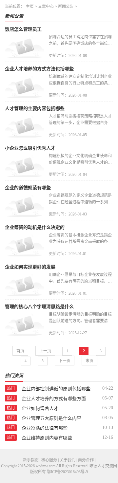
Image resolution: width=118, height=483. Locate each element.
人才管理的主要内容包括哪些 (35, 108)
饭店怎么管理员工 (23, 29)
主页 (30, 6)
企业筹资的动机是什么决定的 (35, 227)
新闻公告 (66, 6)
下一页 (64, 361)
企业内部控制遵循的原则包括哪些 (56, 388)
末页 (89, 361)
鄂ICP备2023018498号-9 (67, 472)
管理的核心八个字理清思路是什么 (39, 306)
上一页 (45, 351)
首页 (20, 351)
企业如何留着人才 (40, 408)
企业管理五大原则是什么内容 (51, 418)
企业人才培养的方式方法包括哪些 (39, 68)
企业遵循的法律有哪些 (45, 428)
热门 (11, 388)
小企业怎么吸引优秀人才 (30, 148)
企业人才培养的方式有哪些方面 (54, 398)
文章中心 (46, 6)
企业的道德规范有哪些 (28, 187)
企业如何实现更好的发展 (30, 267)
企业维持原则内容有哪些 (47, 438)
